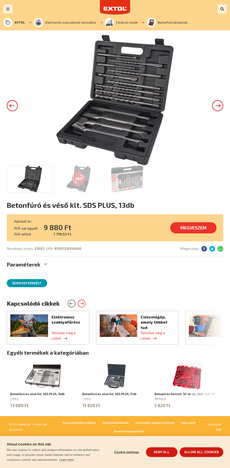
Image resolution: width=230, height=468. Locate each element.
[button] (12, 105)
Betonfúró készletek (173, 22)
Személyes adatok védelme (155, 422)
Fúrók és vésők (127, 22)
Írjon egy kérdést (27, 283)
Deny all (162, 452)
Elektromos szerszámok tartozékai (70, 22)
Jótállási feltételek (115, 422)
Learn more (66, 459)
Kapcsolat (188, 422)
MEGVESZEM (193, 227)
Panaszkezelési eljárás (79, 422)
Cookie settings (126, 452)
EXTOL (20, 22)
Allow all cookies (201, 452)
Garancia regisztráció (129, 431)
